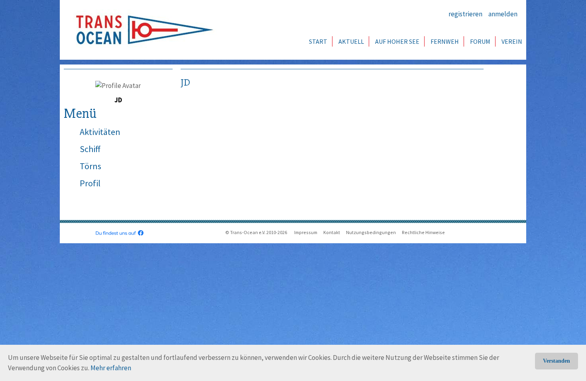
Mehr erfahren (110, 367)
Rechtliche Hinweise (423, 232)
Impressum (305, 232)
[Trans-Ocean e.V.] (142, 30)
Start (318, 41)
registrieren (465, 14)
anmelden (502, 14)
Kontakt (331, 232)
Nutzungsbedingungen (371, 232)
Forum (480, 41)
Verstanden (556, 361)
